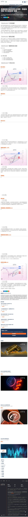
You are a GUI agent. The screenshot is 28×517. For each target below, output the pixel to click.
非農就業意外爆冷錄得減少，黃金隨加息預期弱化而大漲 (7, 319)
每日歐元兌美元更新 (7, 14)
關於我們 (9, 484)
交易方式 (22, 484)
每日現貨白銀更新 (12, 14)
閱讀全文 (3, 306)
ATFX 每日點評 (3, 14)
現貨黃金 (2, 175)
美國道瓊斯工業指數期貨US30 (7, 207)
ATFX (1, 4)
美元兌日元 (3, 120)
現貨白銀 (2, 198)
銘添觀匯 (4, 15)
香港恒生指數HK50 (4, 262)
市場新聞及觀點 (7, 4)
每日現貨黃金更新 (17, 14)
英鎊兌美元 (3, 93)
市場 (14, 484)
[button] (3, 17)
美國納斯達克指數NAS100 (6, 234)
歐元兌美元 (3, 66)
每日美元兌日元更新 (23, 14)
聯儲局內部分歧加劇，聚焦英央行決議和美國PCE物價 (7, 324)
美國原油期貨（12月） (5, 147)
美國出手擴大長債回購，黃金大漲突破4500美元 (6, 303)
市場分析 (3, 4)
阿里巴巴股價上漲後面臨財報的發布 (5, 438)
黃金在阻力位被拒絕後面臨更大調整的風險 (5, 371)
